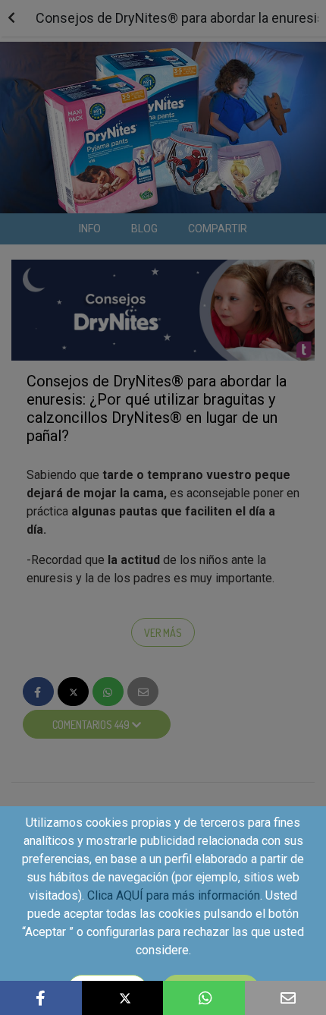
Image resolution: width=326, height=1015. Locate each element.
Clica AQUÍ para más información (173, 895)
